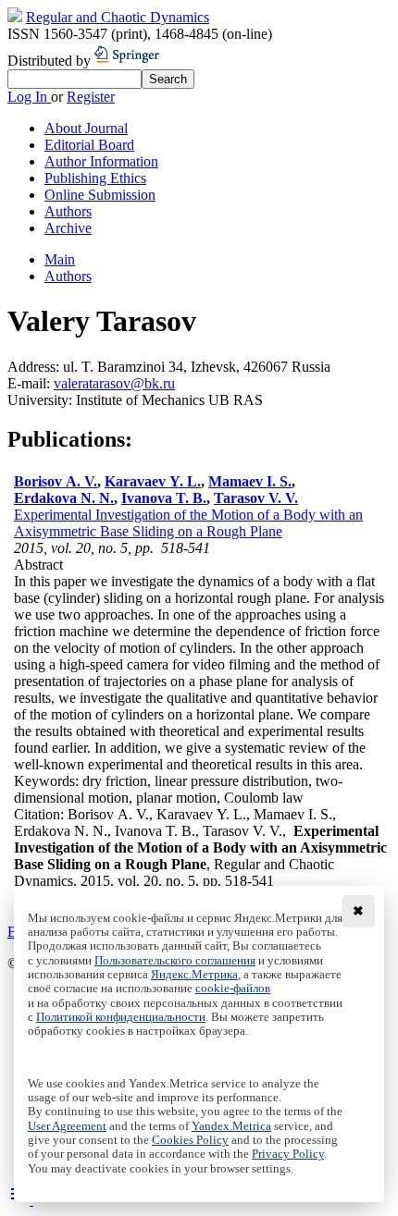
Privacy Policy (288, 1154)
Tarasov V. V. (256, 498)
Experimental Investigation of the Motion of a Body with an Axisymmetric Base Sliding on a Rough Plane (188, 523)
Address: (35, 367)
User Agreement (67, 1126)
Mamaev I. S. (250, 481)
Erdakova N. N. (64, 498)
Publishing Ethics (95, 178)
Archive (68, 228)
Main (59, 259)
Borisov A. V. (55, 481)
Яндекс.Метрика (194, 974)
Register (91, 96)
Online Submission (99, 195)
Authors (68, 211)
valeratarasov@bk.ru (114, 383)
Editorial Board (89, 145)
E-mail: (30, 383)
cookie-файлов (232, 988)
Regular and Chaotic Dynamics (117, 17)
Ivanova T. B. (163, 498)
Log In (29, 96)
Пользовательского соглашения (174, 960)
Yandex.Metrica (231, 1126)
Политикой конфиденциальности (120, 1017)
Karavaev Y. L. (153, 481)
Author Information (101, 161)
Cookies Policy (190, 1140)
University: (41, 400)
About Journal (86, 128)
